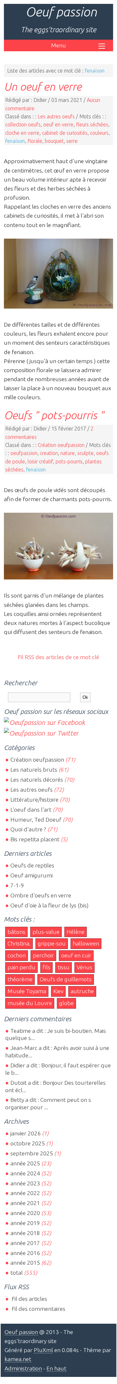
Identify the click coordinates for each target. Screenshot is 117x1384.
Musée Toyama (26, 991)
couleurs (99, 133)
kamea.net (18, 1359)
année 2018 (25, 1233)
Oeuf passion (61, 12)
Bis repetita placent (34, 839)
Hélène (75, 932)
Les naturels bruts (33, 769)
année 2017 (25, 1243)
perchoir (43, 955)
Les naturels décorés (36, 779)
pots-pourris (69, 461)
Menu (58, 45)
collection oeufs (23, 124)
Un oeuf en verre (43, 86)
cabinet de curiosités (64, 133)
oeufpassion (23, 453)
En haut (56, 1368)
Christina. (19, 943)
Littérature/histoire (34, 799)
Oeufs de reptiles (32, 865)
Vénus (84, 967)
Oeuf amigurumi (31, 875)
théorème (19, 979)
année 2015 (25, 1263)
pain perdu (21, 967)
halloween (86, 943)
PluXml (43, 1350)
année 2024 (25, 1173)
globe (66, 1003)
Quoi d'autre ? (28, 829)
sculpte (85, 453)
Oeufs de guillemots (66, 979)
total (17, 1273)
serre (72, 141)
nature (67, 453)
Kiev (58, 991)
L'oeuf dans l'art (30, 809)
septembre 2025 (31, 1153)
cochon (16, 955)
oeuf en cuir (76, 955)
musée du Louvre (29, 1003)
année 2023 (25, 1183)
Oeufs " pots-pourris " (54, 415)
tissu (64, 967)
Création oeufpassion (61, 445)
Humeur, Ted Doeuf (35, 819)
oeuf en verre (58, 124)
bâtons (16, 932)
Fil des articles (28, 1299)
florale (35, 141)
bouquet (54, 141)
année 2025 (25, 1163)
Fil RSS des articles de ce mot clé (58, 657)
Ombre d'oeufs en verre (40, 895)
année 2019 (25, 1223)
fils (46, 967)
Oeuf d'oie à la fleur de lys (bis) (49, 905)
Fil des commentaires (37, 1309)
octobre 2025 (27, 1143)
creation (49, 453)
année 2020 (25, 1213)
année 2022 (25, 1193)
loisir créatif (40, 461)
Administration (23, 1368)
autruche (82, 991)
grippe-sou (52, 943)
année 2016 (25, 1253)
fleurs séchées (92, 124)
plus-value (45, 932)
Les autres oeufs (56, 116)
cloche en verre (22, 133)
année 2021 (25, 1203)
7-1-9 (17, 885)
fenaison (15, 141)
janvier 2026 (25, 1133)
